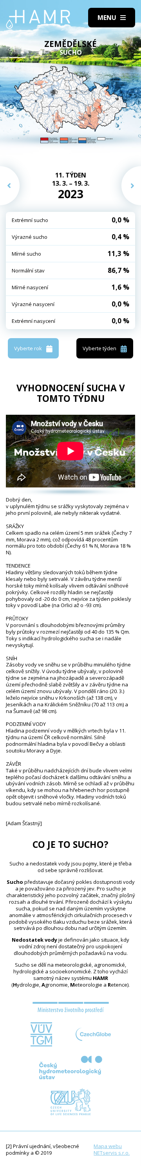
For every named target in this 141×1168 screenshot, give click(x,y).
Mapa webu (108, 1146)
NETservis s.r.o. (112, 1152)
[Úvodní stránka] (38, 19)
